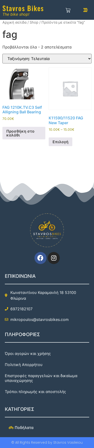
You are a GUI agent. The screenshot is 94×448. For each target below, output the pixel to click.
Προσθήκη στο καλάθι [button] (20, 133)
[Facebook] (40, 258)
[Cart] (68, 10)
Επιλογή (60, 141)
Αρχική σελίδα (14, 22)
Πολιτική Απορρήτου (23, 364)
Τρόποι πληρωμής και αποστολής (35, 391)
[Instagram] (54, 258)
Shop (34, 22)
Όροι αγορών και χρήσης (28, 353)
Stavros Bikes (23, 8)
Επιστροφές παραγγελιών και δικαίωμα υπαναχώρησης (41, 378)
